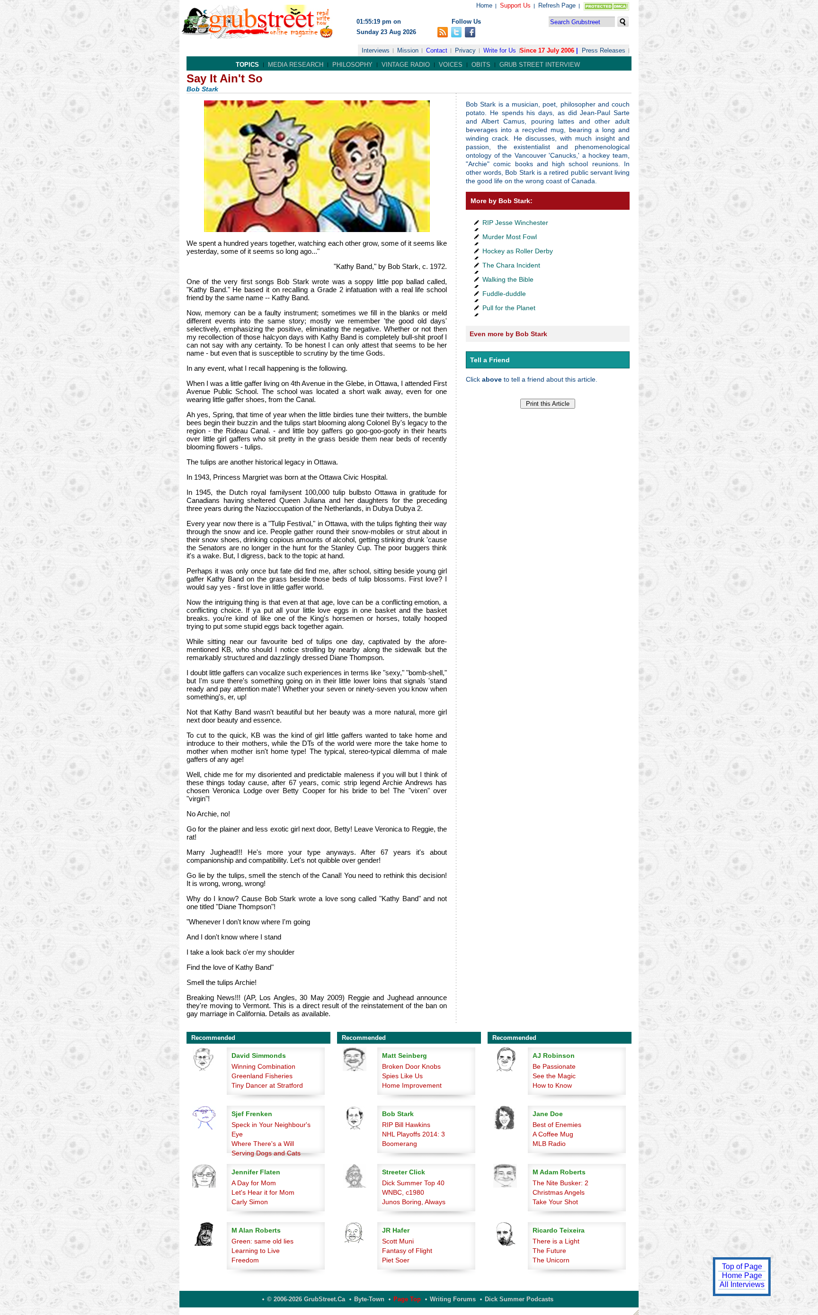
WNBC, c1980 (403, 1192)
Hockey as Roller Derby (517, 251)
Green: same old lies (262, 1241)
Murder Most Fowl (509, 237)
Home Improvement (412, 1085)
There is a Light (556, 1241)
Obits (480, 64)
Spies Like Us (402, 1076)
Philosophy (352, 64)
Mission (407, 50)
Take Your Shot (555, 1202)
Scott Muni (398, 1241)
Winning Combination (263, 1066)
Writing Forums (453, 1299)
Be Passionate (554, 1066)
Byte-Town (369, 1299)
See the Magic (554, 1076)
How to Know (552, 1085)
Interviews (376, 50)
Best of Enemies (557, 1124)
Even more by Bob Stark (508, 334)
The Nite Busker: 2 (560, 1183)
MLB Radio (549, 1143)
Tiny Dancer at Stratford (267, 1085)
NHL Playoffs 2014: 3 (413, 1134)
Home (484, 5)
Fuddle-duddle (504, 293)
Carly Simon (249, 1202)
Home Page (742, 1275)
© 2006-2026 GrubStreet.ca (306, 1299)
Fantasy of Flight (407, 1250)
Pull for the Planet (508, 308)
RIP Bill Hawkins (406, 1124)
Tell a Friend (490, 360)
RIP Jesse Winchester (515, 222)
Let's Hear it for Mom (262, 1192)
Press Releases (603, 50)
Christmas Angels (559, 1192)
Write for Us (499, 50)
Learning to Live (255, 1250)
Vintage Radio (406, 64)
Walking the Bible (507, 279)
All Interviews (742, 1284)
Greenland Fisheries (262, 1076)
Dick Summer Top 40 (413, 1183)
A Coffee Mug (553, 1134)
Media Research (295, 64)
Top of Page (742, 1266)
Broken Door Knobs (411, 1066)
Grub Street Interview (539, 64)
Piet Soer (395, 1260)
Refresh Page (557, 5)
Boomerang (399, 1143)
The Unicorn (551, 1260)
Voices (450, 64)
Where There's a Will (262, 1143)
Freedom (245, 1260)
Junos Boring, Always (413, 1202)
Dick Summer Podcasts (519, 1299)
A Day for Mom (253, 1183)
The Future (549, 1250)
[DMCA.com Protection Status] (604, 8)
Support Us (515, 5)
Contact (436, 50)
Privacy (465, 50)
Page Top (407, 1299)
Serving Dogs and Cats (266, 1153)
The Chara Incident (511, 265)
